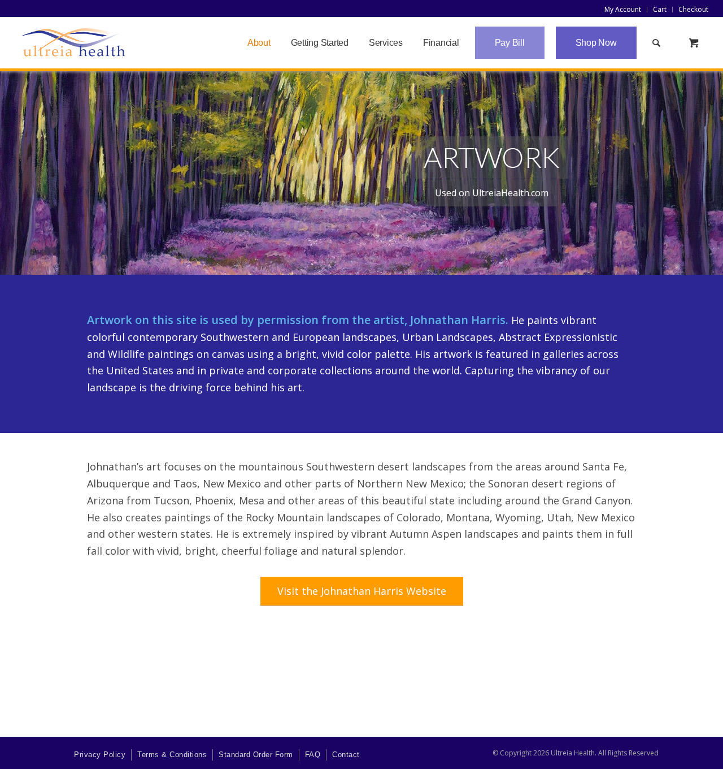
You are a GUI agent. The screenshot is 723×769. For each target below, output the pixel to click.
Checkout (693, 9)
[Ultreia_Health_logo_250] (74, 43)
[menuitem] (623, 9)
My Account (622, 9)
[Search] (656, 43)
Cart (660, 9)
